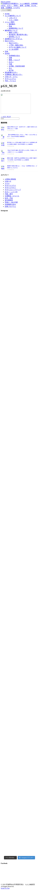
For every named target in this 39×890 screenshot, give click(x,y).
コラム (7, 183)
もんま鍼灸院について (13, 16)
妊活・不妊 (9, 198)
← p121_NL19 (6, 116)
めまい (11, 62)
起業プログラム (10, 206)
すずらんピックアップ (13, 190)
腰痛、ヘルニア (14, 60)
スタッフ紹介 (13, 20)
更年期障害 (9, 200)
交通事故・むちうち (12, 196)
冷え (10, 68)
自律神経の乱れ (14, 55)
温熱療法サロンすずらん (13, 39)
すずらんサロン (10, 187)
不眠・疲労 (9, 194)
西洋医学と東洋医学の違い (18, 34)
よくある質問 (13, 49)
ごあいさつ (13, 18)
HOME (7, 14)
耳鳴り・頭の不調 (11, 202)
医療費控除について (16, 28)
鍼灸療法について (11, 30)
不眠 (10, 64)
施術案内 (12, 24)
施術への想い (13, 32)
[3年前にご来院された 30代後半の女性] (10, 504)
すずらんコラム (10, 79)
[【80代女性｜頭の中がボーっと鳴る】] (29, 624)
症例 (6, 51)
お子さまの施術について (17, 47)
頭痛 (10, 58)
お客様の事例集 (10, 179)
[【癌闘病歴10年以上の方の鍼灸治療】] (10, 769)
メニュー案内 (9, 22)
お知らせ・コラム (11, 76)
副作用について (14, 37)
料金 (10, 26)
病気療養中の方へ (11, 72)
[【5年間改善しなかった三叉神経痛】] (29, 285)
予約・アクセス (10, 81)
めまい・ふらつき (11, 192)
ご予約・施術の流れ (16, 45)
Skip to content (5, 2)
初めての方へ (9, 41)
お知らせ (8, 181)
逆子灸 (11, 70)
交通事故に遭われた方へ (13, 74)
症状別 (7, 53)
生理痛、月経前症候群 (17, 66)
